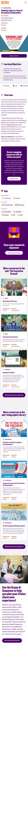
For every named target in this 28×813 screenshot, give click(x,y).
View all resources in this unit (14, 395)
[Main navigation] (25, 2)
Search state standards (14, 253)
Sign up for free (14, 178)
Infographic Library (6, 20)
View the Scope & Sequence (12, 640)
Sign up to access (14, 55)
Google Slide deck (11, 124)
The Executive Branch (7, 18)
